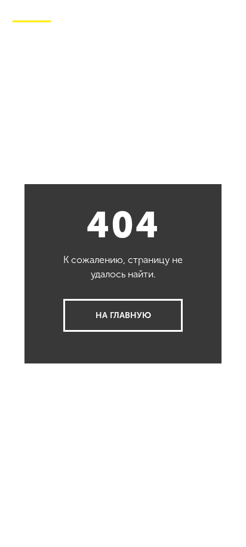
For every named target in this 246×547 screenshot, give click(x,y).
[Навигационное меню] (227, 18)
